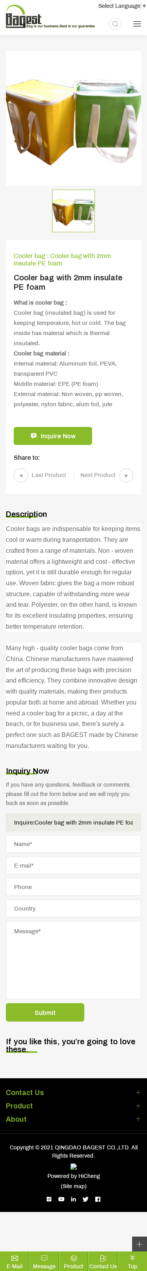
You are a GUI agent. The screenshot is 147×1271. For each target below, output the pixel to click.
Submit (45, 1012)
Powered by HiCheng (73, 1176)
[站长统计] (73, 1166)
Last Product (49, 475)
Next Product (97, 475)
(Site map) (74, 1186)
